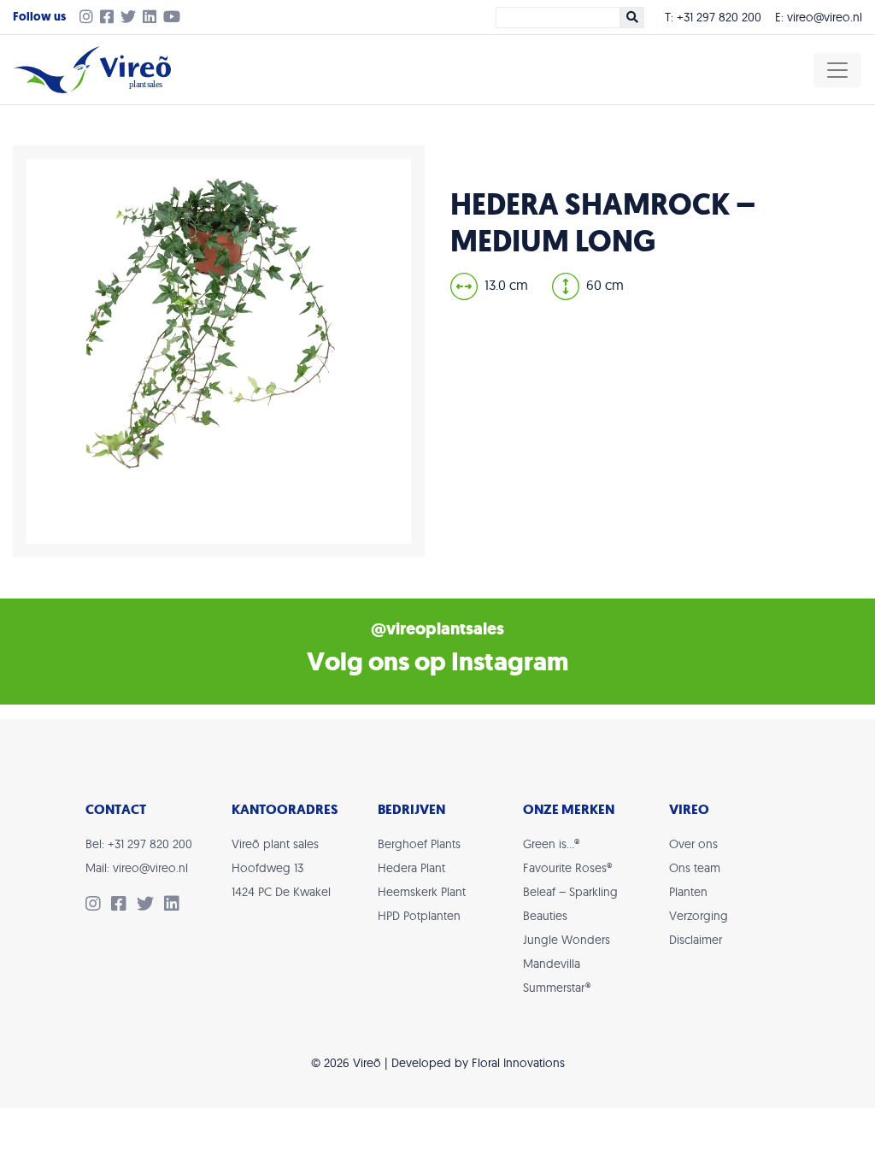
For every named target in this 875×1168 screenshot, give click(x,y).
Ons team (694, 868)
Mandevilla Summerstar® (556, 975)
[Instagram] (83, 18)
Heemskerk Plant (422, 892)
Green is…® (551, 844)
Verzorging (698, 915)
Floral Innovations (518, 1063)
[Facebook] (110, 18)
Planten (688, 892)
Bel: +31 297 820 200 (138, 844)
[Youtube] (175, 18)
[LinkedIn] (153, 18)
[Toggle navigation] (837, 70)
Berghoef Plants (419, 844)
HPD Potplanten (419, 915)
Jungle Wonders (566, 939)
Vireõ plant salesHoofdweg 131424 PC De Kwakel (281, 868)
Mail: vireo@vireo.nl (136, 868)
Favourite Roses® (567, 868)
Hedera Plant (411, 868)
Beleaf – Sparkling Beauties (570, 903)
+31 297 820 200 (719, 17)
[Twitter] (131, 18)
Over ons (693, 844)
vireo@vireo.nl (824, 17)
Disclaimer (695, 939)
